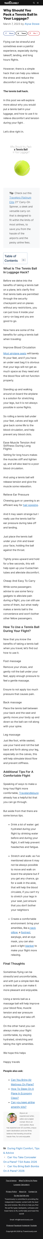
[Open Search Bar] (34, 3)
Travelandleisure (29, 793)
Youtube (33, 1225)
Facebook (18, 1225)
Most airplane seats (14, 353)
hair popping (30, 505)
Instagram (26, 1225)
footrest (25, 932)
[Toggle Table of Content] (22, 260)
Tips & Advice (11, 1181)
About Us (22, 1192)
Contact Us (32, 1192)
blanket (29, 945)
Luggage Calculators (22, 1185)
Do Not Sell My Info (21, 1196)
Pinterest (10, 1225)
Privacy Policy (11, 1192)
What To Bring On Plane (28, 1181)
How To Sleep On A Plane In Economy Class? (22, 1093)
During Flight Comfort (20, 1148)
